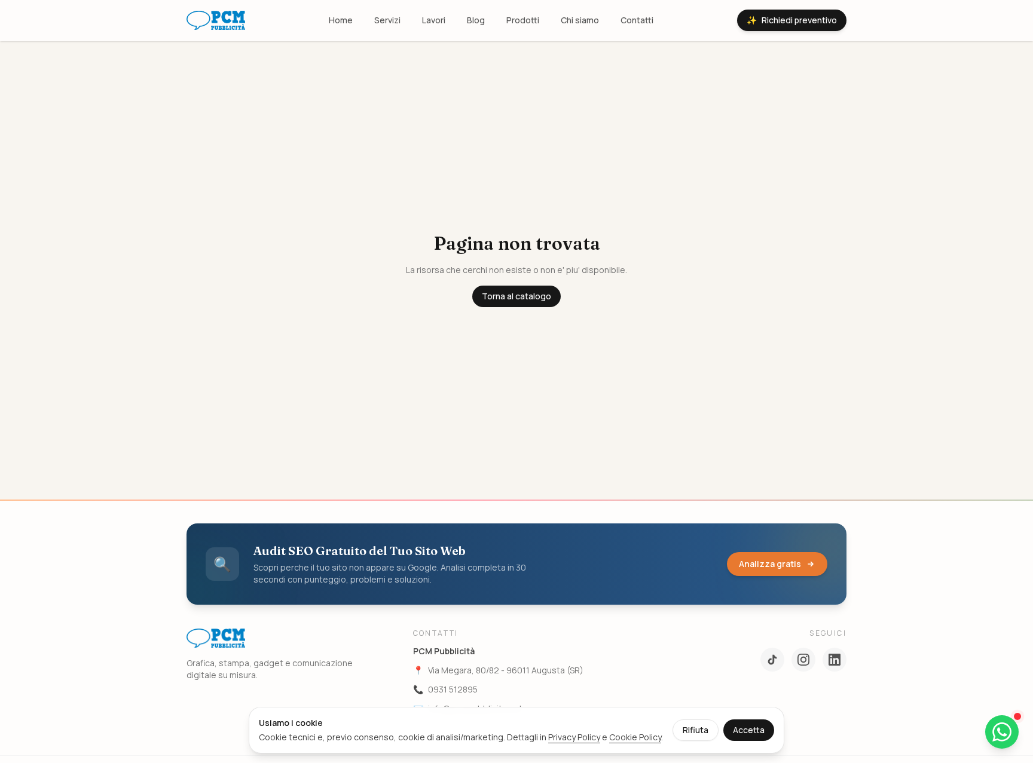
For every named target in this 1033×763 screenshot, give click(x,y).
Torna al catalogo (516, 296)
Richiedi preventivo (792, 20)
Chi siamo (580, 20)
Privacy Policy (574, 737)
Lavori (433, 20)
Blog (476, 20)
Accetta (749, 730)
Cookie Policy (635, 737)
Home (341, 20)
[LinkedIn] (834, 660)
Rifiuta (695, 730)
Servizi (387, 20)
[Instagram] (803, 660)
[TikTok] (772, 660)
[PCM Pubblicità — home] (216, 20)
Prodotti (522, 20)
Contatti (637, 20)
